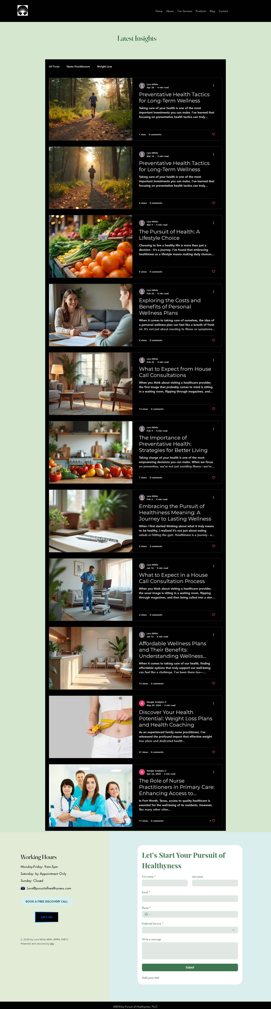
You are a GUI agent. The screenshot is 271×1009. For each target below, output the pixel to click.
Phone (146, 908)
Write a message (151, 939)
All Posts (54, 66)
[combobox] (190, 930)
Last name (197, 876)
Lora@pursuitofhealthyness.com (49, 888)
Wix (52, 943)
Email (146, 892)
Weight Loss (104, 66)
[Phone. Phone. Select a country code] (148, 914)
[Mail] (22, 888)
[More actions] (215, 85)
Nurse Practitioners (78, 66)
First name (149, 876)
